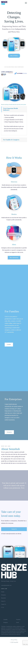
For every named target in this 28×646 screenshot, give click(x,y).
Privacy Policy (14, 639)
